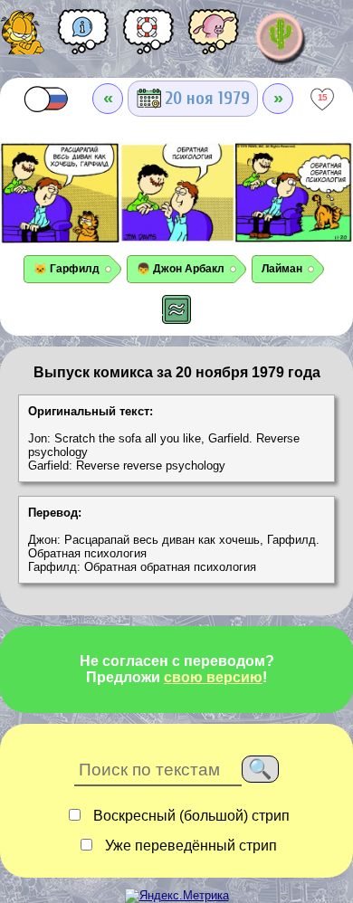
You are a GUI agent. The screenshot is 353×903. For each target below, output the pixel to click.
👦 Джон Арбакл (180, 268)
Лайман (282, 268)
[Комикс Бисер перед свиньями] (213, 38)
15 (323, 96)
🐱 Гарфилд (66, 268)
